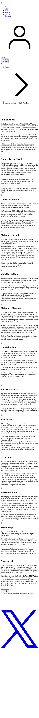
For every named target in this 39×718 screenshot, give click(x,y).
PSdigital (31, 593)
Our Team (8, 14)
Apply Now (5, 59)
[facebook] (8, 716)
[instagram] (8, 609)
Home (7, 67)
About (7, 7)
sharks (7, 10)
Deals (6, 9)
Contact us (8, 16)
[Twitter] (19, 647)
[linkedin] (8, 663)
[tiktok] (19, 701)
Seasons (7, 12)
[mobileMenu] (1, 2)
